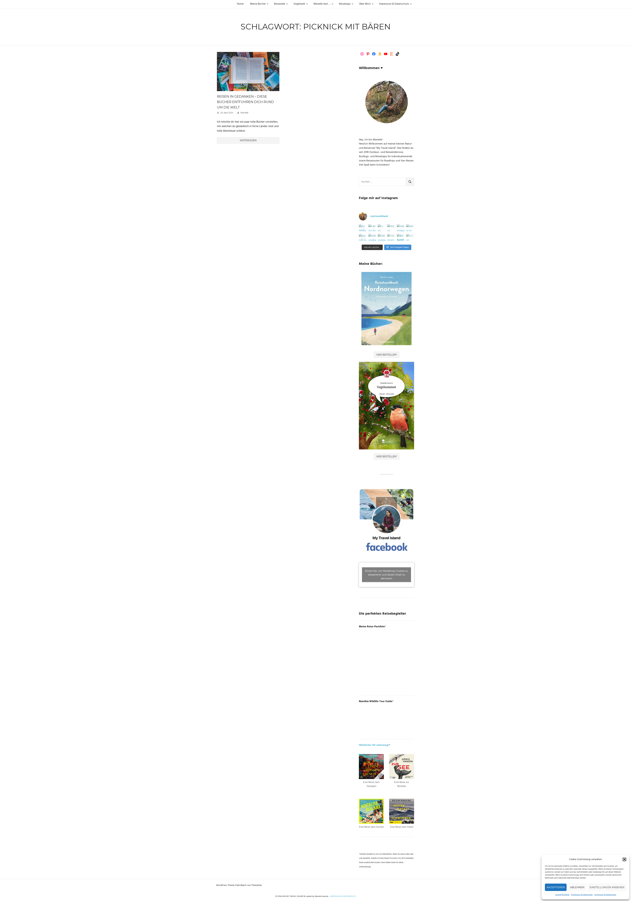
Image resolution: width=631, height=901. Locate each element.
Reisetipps (345, 4)
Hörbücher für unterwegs (374, 745)
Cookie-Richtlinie (562, 894)
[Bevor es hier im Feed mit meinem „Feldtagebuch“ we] (410, 228)
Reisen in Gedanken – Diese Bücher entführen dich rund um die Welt (245, 102)
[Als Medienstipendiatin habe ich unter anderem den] (363, 228)
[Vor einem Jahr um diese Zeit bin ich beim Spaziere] (391, 238)
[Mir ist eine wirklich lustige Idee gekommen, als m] (391, 228)
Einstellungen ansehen (607, 887)
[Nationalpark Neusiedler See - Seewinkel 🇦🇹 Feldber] (401, 228)
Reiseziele (279, 4)
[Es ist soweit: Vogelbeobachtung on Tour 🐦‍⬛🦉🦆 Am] (410, 238)
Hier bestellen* (386, 354)
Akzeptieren (556, 887)
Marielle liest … (322, 4)
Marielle (244, 113)
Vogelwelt (299, 4)
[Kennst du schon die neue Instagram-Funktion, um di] (372, 228)
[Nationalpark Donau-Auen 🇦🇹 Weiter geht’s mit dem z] (372, 238)
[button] (624, 859)
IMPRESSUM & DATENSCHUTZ (343, 896)
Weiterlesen (248, 140)
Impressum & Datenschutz (582, 894)
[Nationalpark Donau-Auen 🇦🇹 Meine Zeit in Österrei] (382, 238)
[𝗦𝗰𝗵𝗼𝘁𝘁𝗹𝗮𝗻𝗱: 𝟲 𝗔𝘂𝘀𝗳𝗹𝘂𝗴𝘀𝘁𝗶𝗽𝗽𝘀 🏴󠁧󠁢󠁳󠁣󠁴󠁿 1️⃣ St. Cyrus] (401, 238)
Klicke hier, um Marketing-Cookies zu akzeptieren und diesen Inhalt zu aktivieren (386, 574)
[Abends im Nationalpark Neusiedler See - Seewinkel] (363, 238)
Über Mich (365, 4)
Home (240, 4)
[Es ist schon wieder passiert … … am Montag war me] (382, 228)
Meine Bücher (258, 4)
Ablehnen (577, 887)
